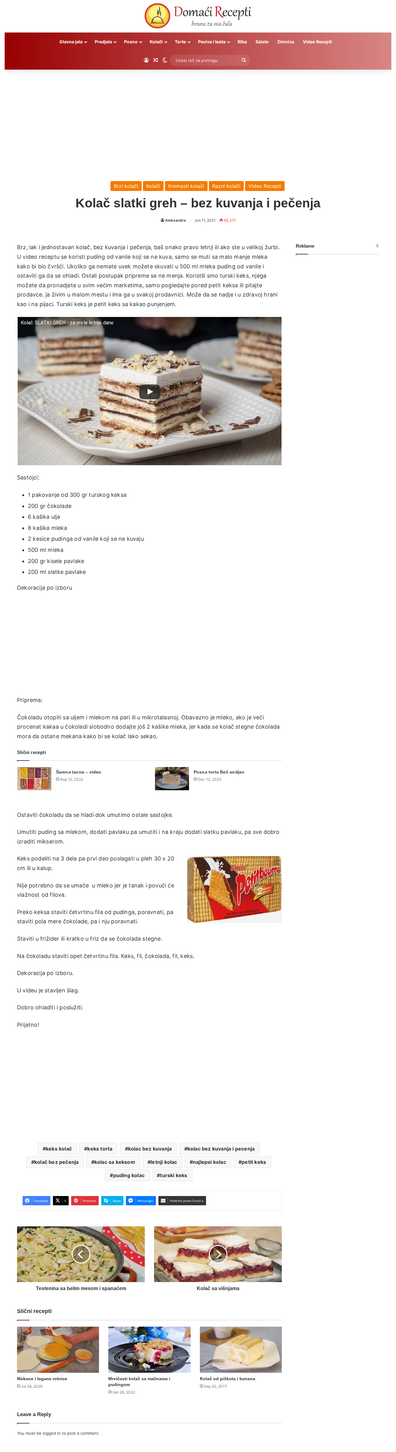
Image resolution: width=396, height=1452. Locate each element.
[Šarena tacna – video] (34, 778)
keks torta (99, 1149)
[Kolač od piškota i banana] (241, 1350)
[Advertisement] (198, 122)
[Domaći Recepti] (198, 17)
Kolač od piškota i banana (227, 1378)
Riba (242, 41)
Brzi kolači (126, 186)
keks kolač (59, 1149)
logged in (52, 1433)
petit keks (254, 1162)
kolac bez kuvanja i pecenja (221, 1149)
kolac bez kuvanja (150, 1149)
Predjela (103, 41)
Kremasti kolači (186, 186)
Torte (180, 41)
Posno (131, 41)
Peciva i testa (212, 41)
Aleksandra (175, 220)
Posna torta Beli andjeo (219, 771)
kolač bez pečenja (56, 1162)
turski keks (173, 1175)
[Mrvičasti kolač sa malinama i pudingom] (149, 1350)
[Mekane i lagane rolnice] (58, 1350)
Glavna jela (71, 41)
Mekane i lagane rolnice (42, 1378)
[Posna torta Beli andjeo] (172, 778)
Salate (262, 41)
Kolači (156, 41)
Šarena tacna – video (78, 771)
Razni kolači (226, 186)
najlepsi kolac (209, 1162)
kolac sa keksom (114, 1162)
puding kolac (128, 1175)
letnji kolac (164, 1162)
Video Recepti (317, 41)
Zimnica (285, 41)
